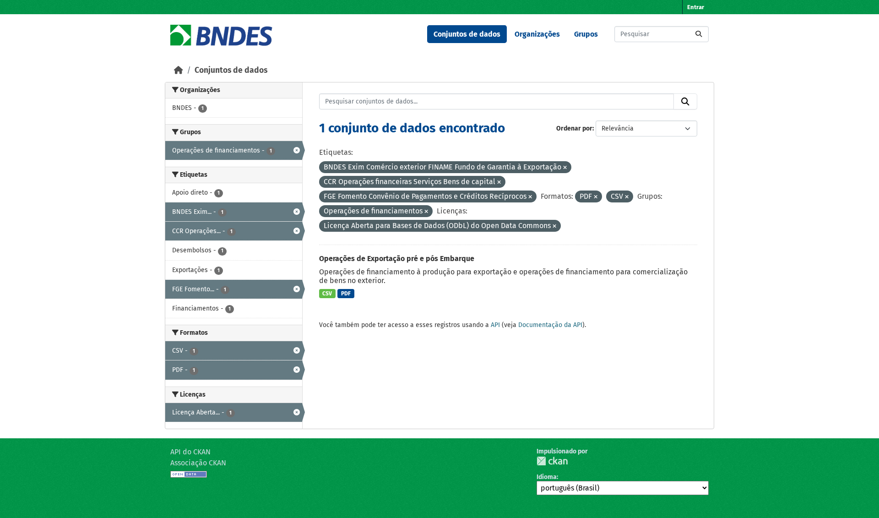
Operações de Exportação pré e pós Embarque (396, 258)
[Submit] (698, 34)
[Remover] (565, 168)
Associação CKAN (198, 462)
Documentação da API (550, 325)
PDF (346, 293)
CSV (327, 293)
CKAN (552, 461)
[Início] (178, 70)
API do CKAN (190, 451)
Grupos (586, 34)
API (495, 325)
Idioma (547, 477)
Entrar (695, 7)
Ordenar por (574, 128)
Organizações (537, 34)
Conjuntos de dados (467, 34)
